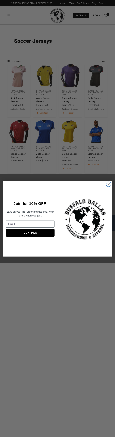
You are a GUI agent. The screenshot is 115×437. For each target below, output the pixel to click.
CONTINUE (30, 232)
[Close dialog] (108, 184)
